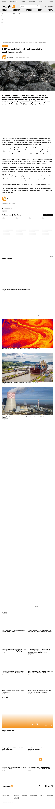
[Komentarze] (2, 19)
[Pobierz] (2, 26)
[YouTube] (48, 786)
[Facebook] (39, 786)
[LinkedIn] (45, 786)
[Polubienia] (2, 15)
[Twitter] (42, 786)
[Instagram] (52, 786)
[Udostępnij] (2, 29)
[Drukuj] (2, 22)
